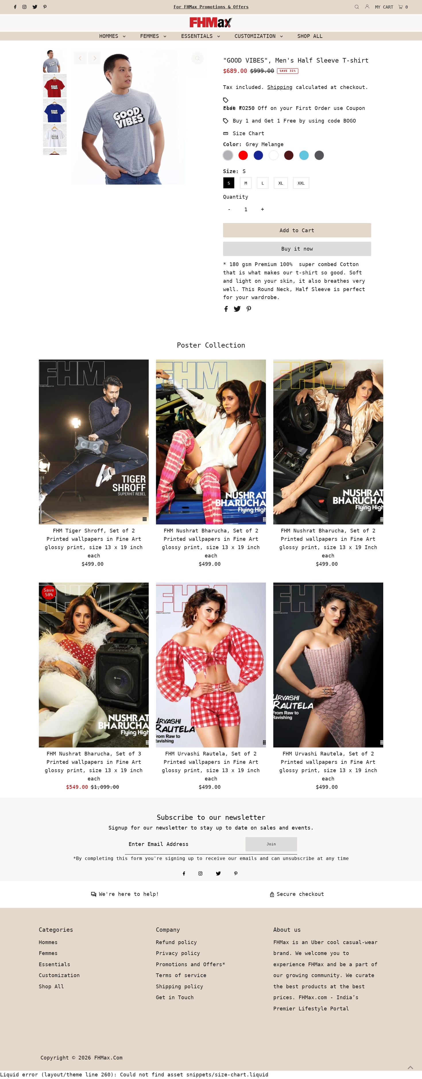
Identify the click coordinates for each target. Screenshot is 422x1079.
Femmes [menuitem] (151, 36)
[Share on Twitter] (239, 310)
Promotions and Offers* (190, 964)
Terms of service (181, 975)
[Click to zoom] (197, 58)
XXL (301, 183)
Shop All (51, 986)
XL (280, 183)
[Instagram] (24, 7)
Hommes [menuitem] (110, 36)
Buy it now (297, 249)
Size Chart (248, 133)
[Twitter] (35, 7)
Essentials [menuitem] (198, 36)
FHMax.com (108, 1058)
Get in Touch (175, 997)
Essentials (54, 964)
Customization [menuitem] (257, 36)
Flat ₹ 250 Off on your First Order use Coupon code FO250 (294, 108)
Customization (59, 975)
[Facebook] (15, 7)
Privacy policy (178, 953)
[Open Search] (357, 7)
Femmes (48, 953)
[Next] (94, 58)
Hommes (48, 942)
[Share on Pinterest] (249, 310)
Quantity (235, 197)
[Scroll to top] (410, 1067)
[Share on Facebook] (227, 310)
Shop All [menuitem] (310, 36)
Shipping (280, 87)
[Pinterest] (45, 7)
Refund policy (176, 942)
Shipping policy (179, 986)
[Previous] (80, 58)
